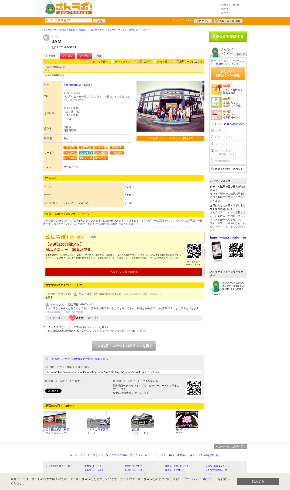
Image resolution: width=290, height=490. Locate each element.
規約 (171, 455)
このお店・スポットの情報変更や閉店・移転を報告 (78, 358)
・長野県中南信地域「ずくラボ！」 (220, 470)
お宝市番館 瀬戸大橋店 (56, 429)
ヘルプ (227, 8)
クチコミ (67, 55)
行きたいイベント (225, 137)
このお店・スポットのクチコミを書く (124, 346)
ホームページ (71, 166)
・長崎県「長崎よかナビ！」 (217, 466)
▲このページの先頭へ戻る (230, 446)
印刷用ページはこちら (189, 61)
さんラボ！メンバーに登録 (225, 212)
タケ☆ (82, 294)
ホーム (227, 12)
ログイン (203, 20)
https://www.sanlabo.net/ (228, 237)
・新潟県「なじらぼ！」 (134, 470)
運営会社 (182, 455)
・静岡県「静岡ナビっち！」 (177, 466)
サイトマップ (87, 455)
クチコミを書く (99, 61)
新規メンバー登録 (228, 20)
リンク (162, 455)
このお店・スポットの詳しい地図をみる (170, 138)
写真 (98, 55)
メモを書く (163, 61)
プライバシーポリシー (142, 455)
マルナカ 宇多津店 (97, 429)
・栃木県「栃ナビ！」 (93, 466)
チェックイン (122, 61)
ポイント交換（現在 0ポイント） (226, 152)
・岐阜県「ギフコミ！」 (174, 470)
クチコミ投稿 (119, 455)
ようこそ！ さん (181, 20)
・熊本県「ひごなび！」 (134, 466)
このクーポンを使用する (124, 272)
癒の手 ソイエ (183, 429)
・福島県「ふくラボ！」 (94, 470)
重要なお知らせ (231, 4)
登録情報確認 (222, 160)
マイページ (221, 143)
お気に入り (143, 61)
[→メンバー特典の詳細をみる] (228, 124)
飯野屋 (135, 429)
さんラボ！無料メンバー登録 (228, 73)
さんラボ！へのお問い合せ (205, 455)
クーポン (84, 55)
